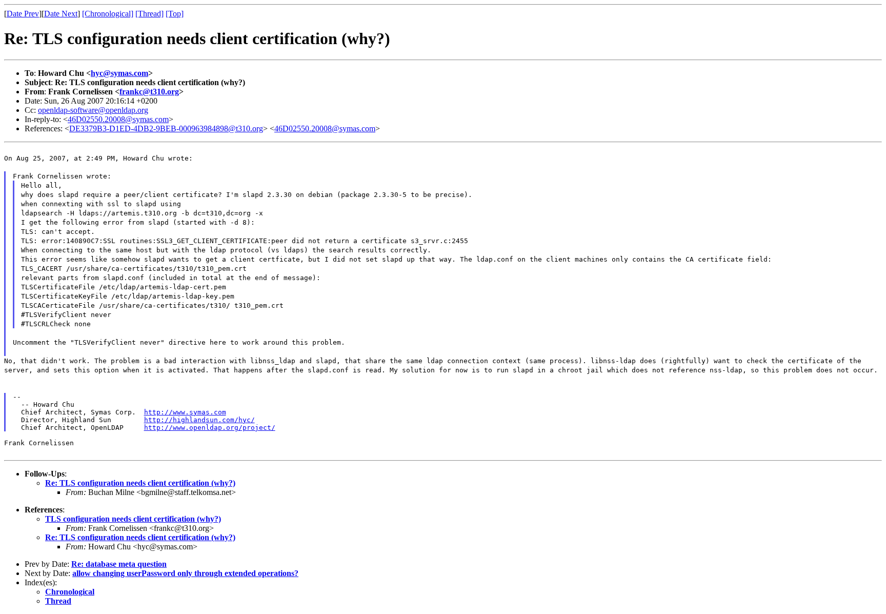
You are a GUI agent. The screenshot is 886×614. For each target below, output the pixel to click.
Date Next (60, 13)
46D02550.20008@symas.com (118, 119)
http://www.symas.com (185, 412)
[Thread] (149, 13)
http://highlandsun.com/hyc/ (199, 420)
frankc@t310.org (149, 91)
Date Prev (23, 13)
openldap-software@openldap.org (93, 110)
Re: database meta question (119, 564)
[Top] (175, 13)
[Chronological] (107, 13)
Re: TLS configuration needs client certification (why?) (140, 483)
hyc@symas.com (119, 73)
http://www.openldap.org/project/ (209, 427)
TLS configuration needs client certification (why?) (133, 518)
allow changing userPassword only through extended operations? (185, 573)
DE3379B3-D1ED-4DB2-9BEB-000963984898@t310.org (166, 128)
